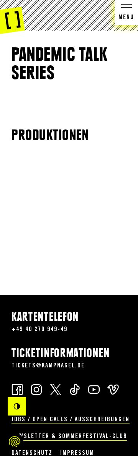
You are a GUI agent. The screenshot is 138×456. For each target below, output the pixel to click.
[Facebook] (17, 389)
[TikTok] (74, 389)
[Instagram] (36, 389)
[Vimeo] (113, 389)
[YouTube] (94, 389)
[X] (55, 389)
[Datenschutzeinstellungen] (14, 441)
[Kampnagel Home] (12, 17)
